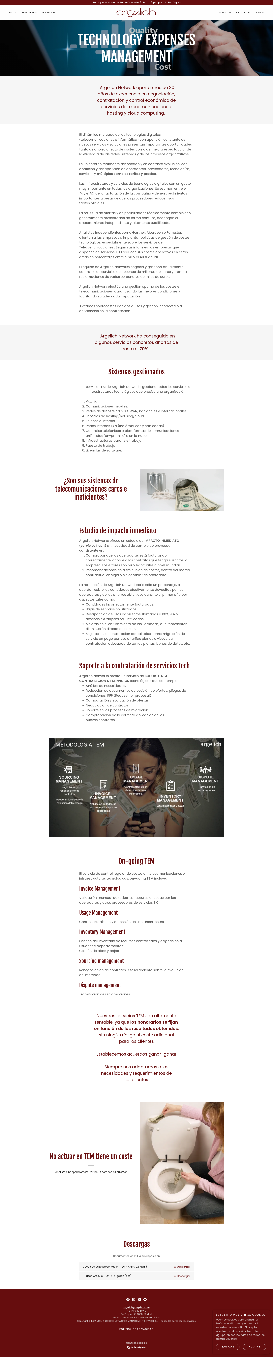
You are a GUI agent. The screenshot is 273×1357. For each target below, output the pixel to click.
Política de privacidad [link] (136, 1329)
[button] (260, 12)
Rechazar (228, 1346)
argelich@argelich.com (137, 1307)
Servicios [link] (49, 12)
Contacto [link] (244, 12)
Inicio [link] (13, 12)
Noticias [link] (225, 12)
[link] (136, 12)
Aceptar (254, 1346)
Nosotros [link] (29, 12)
